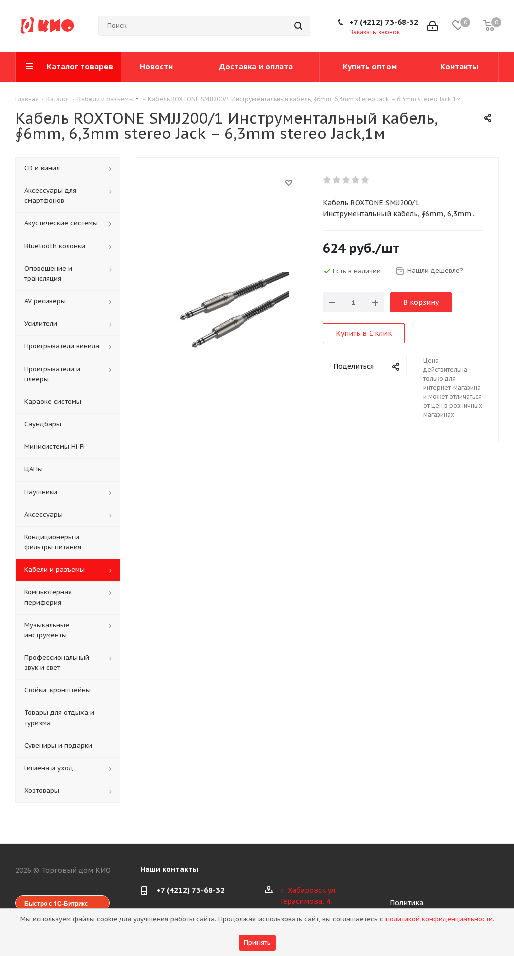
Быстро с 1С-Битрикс (56, 903)
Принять (257, 942)
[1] (327, 180)
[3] (346, 180)
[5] (365, 180)
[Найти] (298, 26)
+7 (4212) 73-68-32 (383, 22)
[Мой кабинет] (432, 26)
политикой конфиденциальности (439, 919)
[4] (356, 180)
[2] (337, 180)
